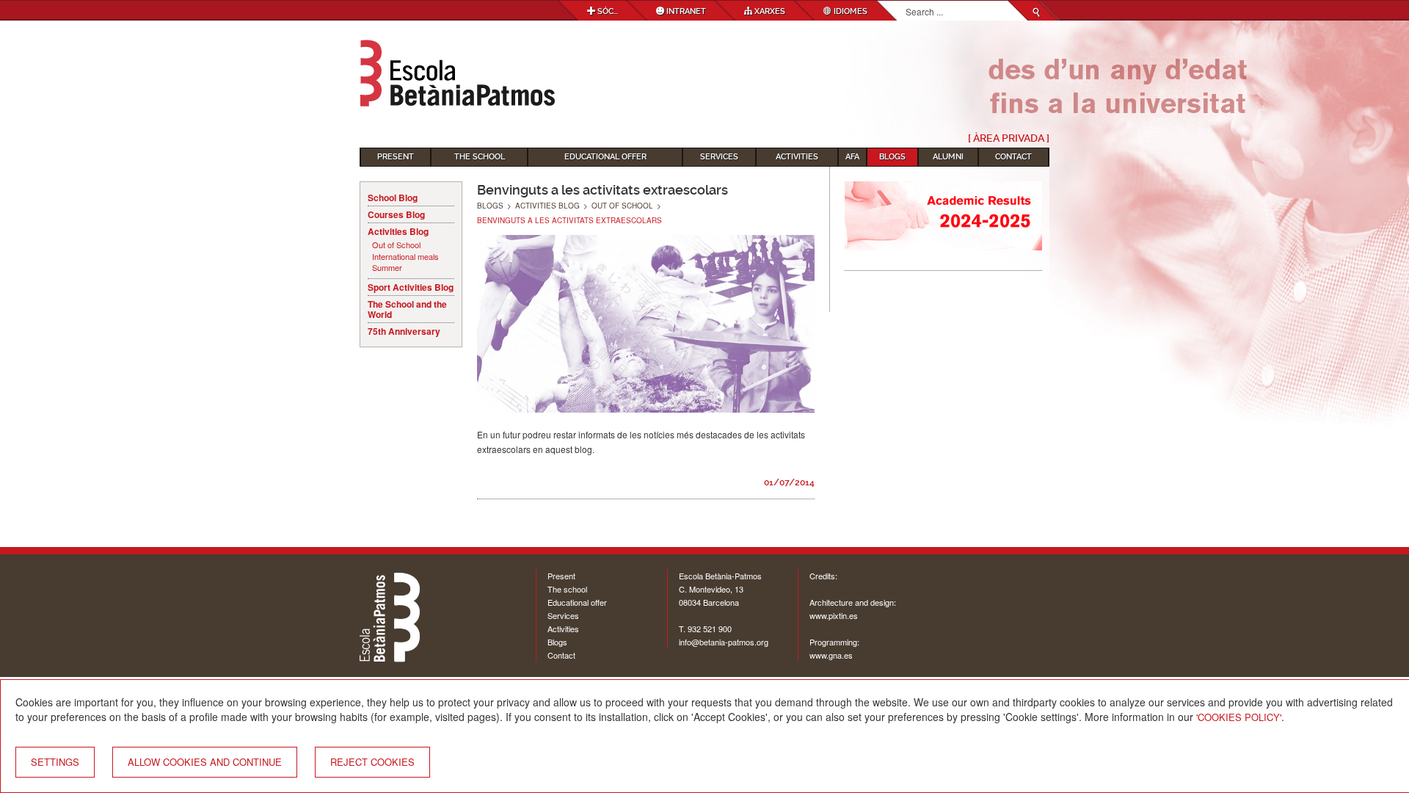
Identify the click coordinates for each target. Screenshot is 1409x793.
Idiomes (849, 11)
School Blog (393, 197)
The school (567, 589)
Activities (797, 157)
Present (395, 157)
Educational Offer (605, 157)
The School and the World (407, 309)
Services (719, 157)
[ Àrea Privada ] (1008, 138)
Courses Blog (396, 214)
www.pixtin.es (833, 615)
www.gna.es (831, 655)
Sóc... (606, 11)
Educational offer (577, 602)
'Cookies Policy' (1238, 717)
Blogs (892, 157)
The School (479, 157)
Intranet (685, 11)
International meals (405, 256)
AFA (852, 157)
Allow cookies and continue (205, 762)
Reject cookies (372, 762)
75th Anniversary (404, 331)
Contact (1013, 157)
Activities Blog (398, 231)
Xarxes (768, 11)
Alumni (948, 157)
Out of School (396, 244)
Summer (387, 267)
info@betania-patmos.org (723, 642)
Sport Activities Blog (411, 287)
